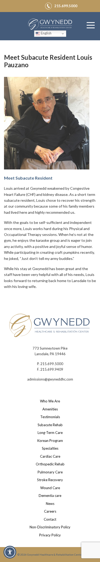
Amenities (50, 409)
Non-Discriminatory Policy (50, 527)
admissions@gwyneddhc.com (50, 379)
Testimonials (50, 417)
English (45, 33)
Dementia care (50, 495)
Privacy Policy (50, 535)
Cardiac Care (50, 456)
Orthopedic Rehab (50, 464)
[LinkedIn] (37, 5)
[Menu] (91, 25)
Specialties (50, 448)
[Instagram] (31, 5)
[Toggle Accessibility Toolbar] (10, 552)
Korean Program (50, 440)
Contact (50, 519)
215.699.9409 (51, 369)
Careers (50, 511)
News (50, 503)
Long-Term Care (50, 432)
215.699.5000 (51, 364)
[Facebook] (24, 5)
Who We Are (50, 401)
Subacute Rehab (50, 425)
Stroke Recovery (50, 480)
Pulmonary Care (50, 472)
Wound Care (50, 488)
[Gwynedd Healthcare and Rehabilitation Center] (50, 24)
